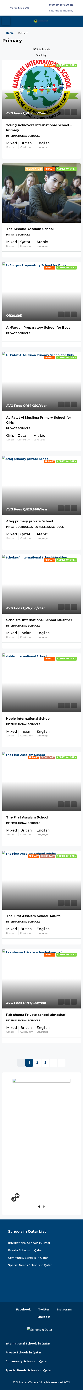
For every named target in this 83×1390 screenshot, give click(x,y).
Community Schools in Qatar (28, 1258)
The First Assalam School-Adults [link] (33, 916)
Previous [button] (17, 1196)
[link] (41, 89)
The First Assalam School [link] (27, 817)
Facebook (23, 1309)
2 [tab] (44, 1206)
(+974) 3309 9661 (19, 7)
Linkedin (43, 1317)
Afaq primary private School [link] (29, 521)
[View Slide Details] (41, 1137)
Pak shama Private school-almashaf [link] (35, 1015)
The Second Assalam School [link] (30, 229)
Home (10, 33)
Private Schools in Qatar (25, 1250)
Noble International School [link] (28, 718)
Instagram (64, 1309)
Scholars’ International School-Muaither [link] (39, 620)
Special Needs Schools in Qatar (30, 1265)
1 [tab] (39, 1206)
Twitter (43, 1309)
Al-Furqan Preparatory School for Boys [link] (38, 327)
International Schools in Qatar (29, 1243)
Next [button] (13, 1199)
